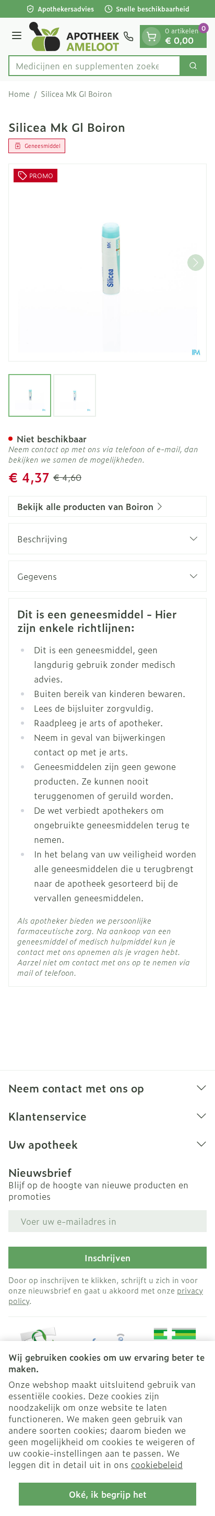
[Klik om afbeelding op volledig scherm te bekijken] (107, 262)
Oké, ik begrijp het (108, 1494)
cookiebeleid (157, 1464)
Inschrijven (107, 1257)
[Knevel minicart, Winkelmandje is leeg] (151, 36)
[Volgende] (195, 262)
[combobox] (94, 65)
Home (19, 94)
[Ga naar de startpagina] (74, 36)
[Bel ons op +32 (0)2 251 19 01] (128, 36)
